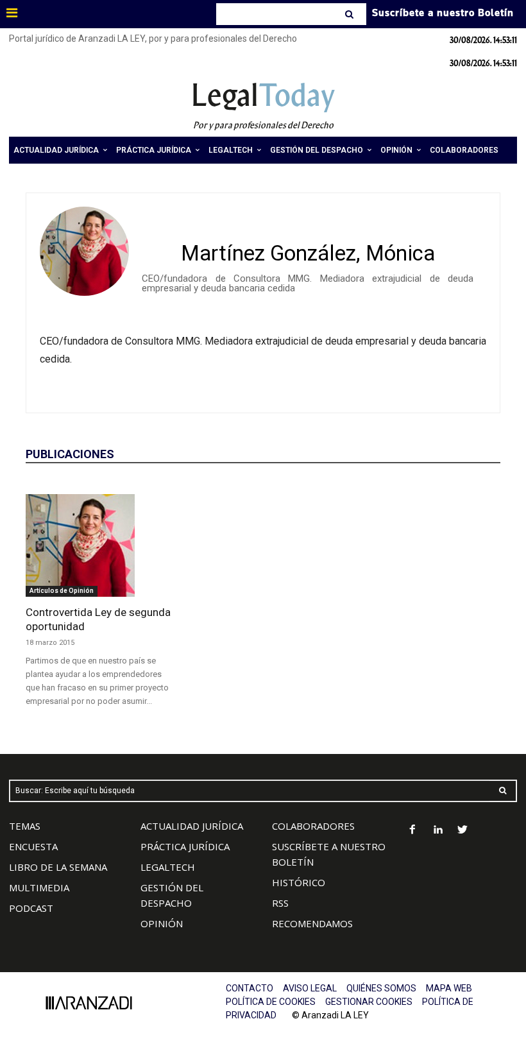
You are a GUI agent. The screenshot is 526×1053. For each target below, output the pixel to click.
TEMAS (24, 825)
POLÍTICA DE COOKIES (271, 1002)
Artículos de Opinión (62, 590)
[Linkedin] (437, 830)
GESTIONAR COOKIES (368, 1002)
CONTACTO (249, 988)
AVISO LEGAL (310, 988)
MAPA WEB (449, 988)
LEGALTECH (167, 866)
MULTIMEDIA (39, 887)
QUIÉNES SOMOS (381, 988)
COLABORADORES (313, 825)
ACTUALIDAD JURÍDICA (191, 825)
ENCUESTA (33, 846)
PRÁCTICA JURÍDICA (185, 846)
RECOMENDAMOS (312, 923)
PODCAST (31, 908)
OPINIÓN (161, 923)
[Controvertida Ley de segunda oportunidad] (99, 545)
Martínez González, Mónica (308, 253)
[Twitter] (463, 830)
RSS (280, 902)
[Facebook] (412, 830)
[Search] (350, 14)
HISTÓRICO (298, 882)
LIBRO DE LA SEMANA (58, 866)
